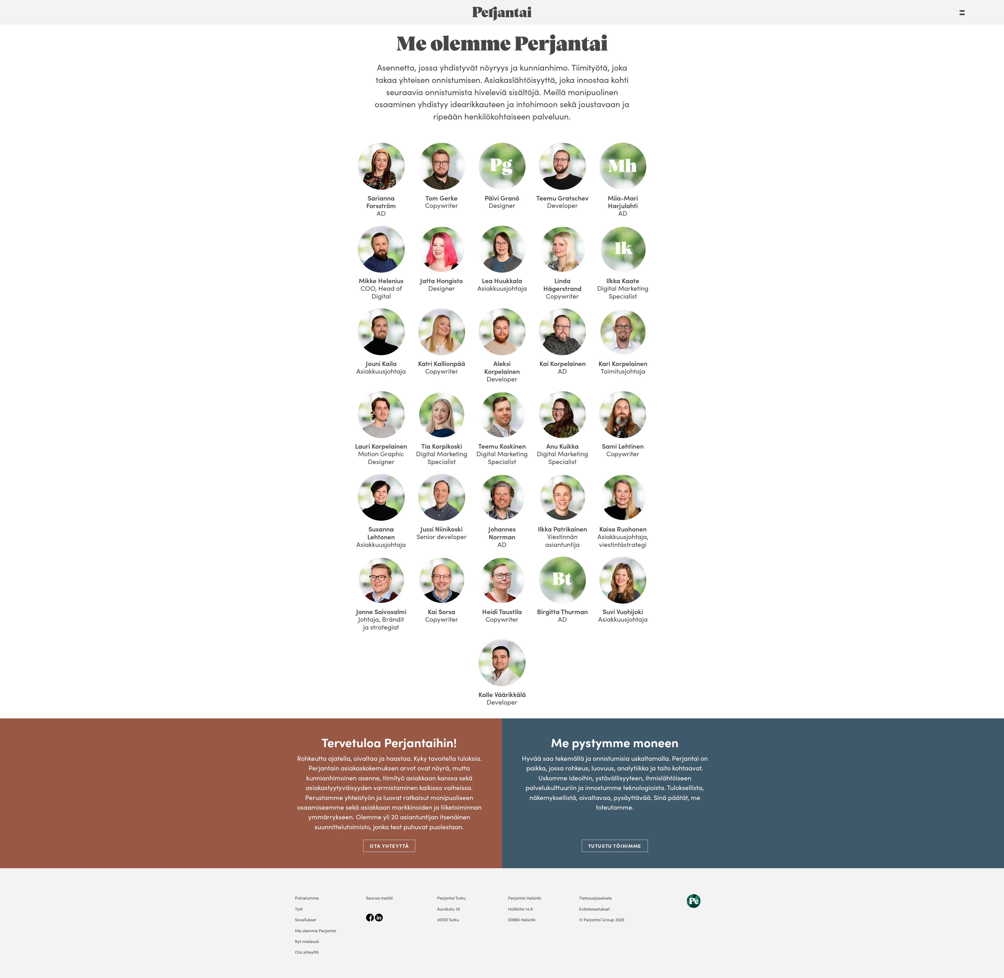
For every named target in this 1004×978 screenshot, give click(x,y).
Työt (299, 909)
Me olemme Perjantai (315, 930)
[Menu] (962, 10)
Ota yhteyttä (389, 845)
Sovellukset (305, 919)
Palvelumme (307, 898)
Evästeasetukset (594, 909)
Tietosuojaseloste (595, 898)
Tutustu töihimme (614, 845)
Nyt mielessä (307, 941)
